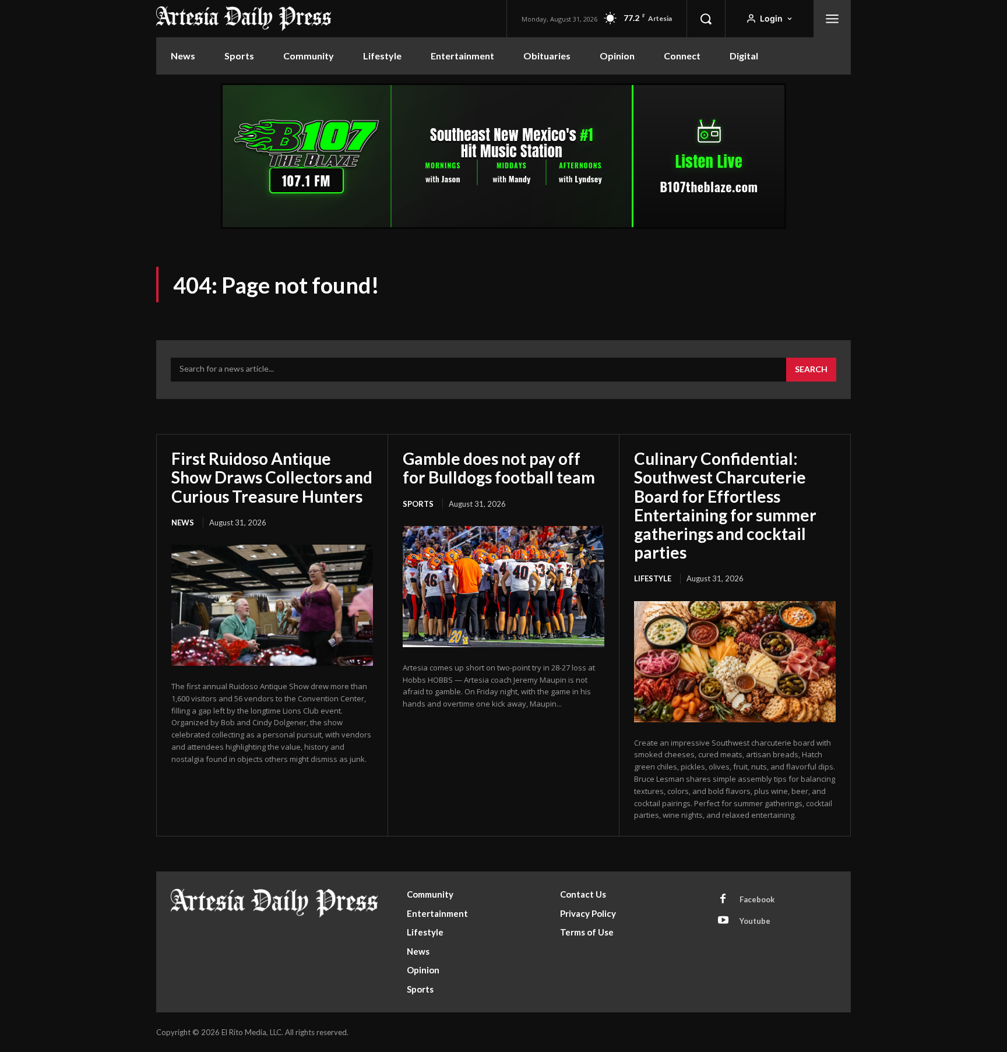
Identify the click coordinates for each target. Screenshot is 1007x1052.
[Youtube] (723, 920)
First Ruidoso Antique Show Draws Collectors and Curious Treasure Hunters (271, 477)
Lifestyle (652, 578)
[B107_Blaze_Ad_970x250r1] (503, 226)
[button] (705, 18)
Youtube (755, 921)
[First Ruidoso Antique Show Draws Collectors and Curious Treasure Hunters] (272, 605)
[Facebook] (723, 899)
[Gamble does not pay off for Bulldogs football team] (503, 586)
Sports (418, 504)
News (182, 522)
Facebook (757, 899)
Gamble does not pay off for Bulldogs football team (499, 468)
